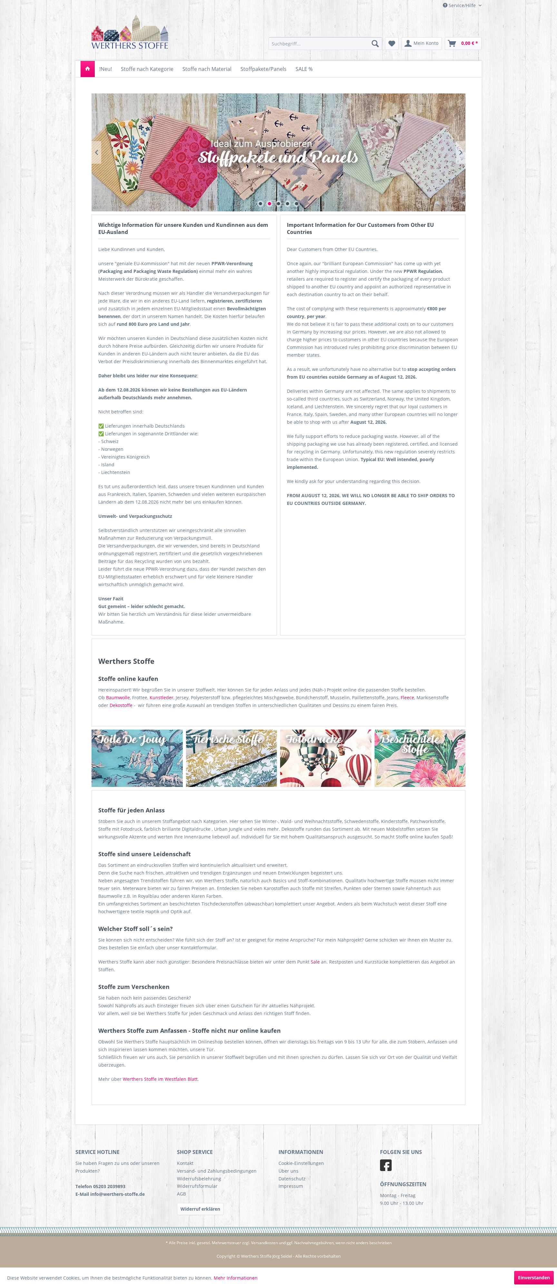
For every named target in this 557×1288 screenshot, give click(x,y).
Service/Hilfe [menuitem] (462, 5)
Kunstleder (161, 697)
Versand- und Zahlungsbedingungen (217, 1171)
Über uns (288, 1171)
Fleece (407, 697)
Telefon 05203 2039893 (100, 1186)
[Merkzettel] (392, 43)
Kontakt (185, 1163)
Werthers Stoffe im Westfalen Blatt (160, 1079)
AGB (181, 1194)
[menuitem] (325, 43)
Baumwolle (118, 697)
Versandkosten (264, 1242)
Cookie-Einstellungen (301, 1163)
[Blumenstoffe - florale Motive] (440, 758)
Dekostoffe (121, 705)
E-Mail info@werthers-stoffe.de (110, 1194)
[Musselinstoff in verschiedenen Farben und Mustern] (251, 758)
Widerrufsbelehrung (199, 1179)
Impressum (290, 1186)
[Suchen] (375, 43)
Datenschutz (292, 1179)
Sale (315, 962)
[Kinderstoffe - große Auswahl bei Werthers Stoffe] (157, 758)
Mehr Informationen (236, 1278)
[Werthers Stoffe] (88, 69)
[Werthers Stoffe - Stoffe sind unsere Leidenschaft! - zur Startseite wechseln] (130, 33)
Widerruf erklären (200, 1209)
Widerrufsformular (197, 1186)
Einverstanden (534, 1277)
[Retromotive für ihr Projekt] (345, 758)
